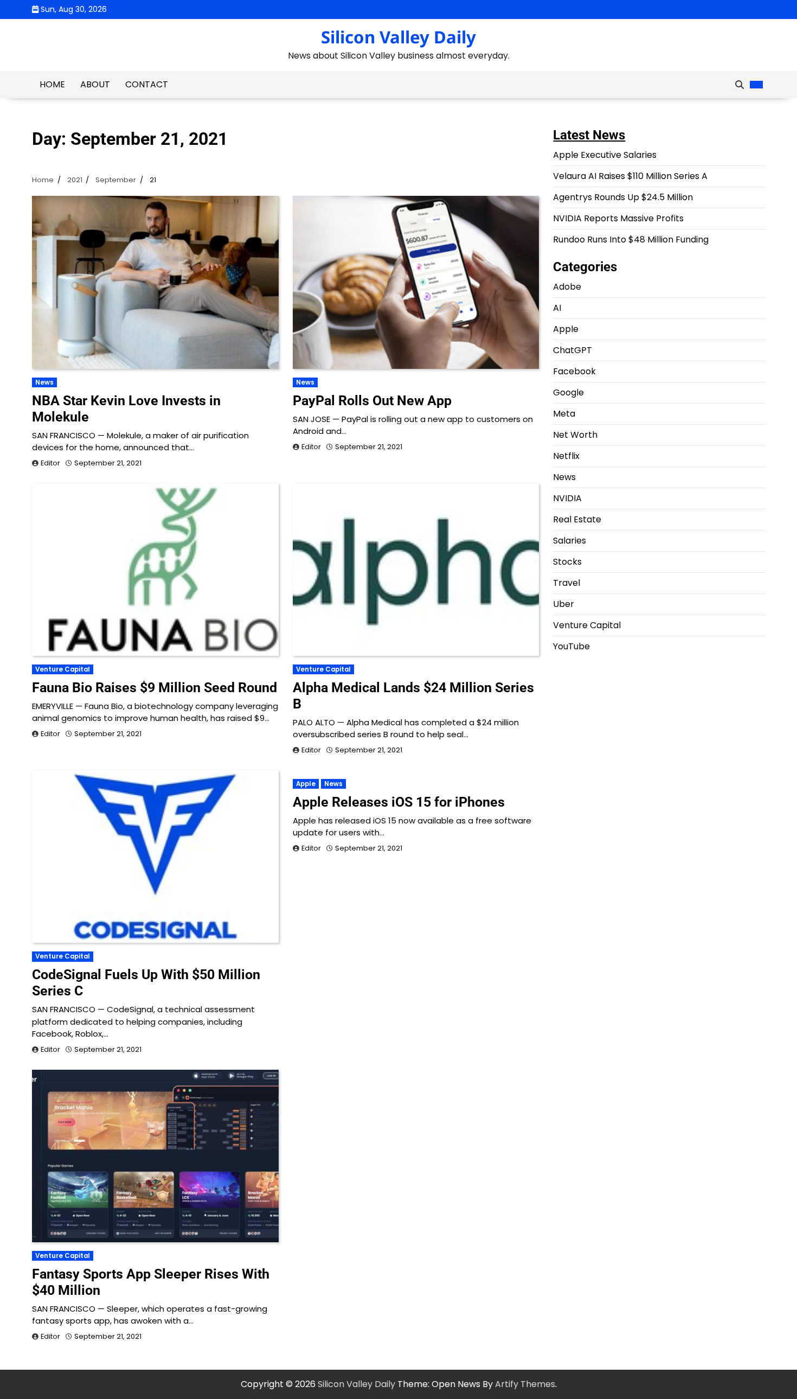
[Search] (739, 84)
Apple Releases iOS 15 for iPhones (399, 802)
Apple (306, 784)
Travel (566, 583)
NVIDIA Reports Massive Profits (618, 218)
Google (568, 392)
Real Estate (577, 519)
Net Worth (575, 435)
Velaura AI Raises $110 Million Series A (630, 176)
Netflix (566, 456)
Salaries (569, 540)
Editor (50, 463)
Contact (146, 84)
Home (52, 84)
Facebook (574, 371)
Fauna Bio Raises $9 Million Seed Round (154, 687)
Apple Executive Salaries (605, 155)
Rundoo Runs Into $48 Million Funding (631, 239)
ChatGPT (572, 350)
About (95, 84)
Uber (563, 604)
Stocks (567, 561)
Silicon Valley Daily (398, 36)
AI (557, 308)
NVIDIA (567, 498)
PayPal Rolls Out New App (372, 400)
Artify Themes (525, 1384)
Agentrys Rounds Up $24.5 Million (623, 197)
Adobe (567, 286)
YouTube (571, 646)
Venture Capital (62, 669)
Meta (564, 413)
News (44, 382)
